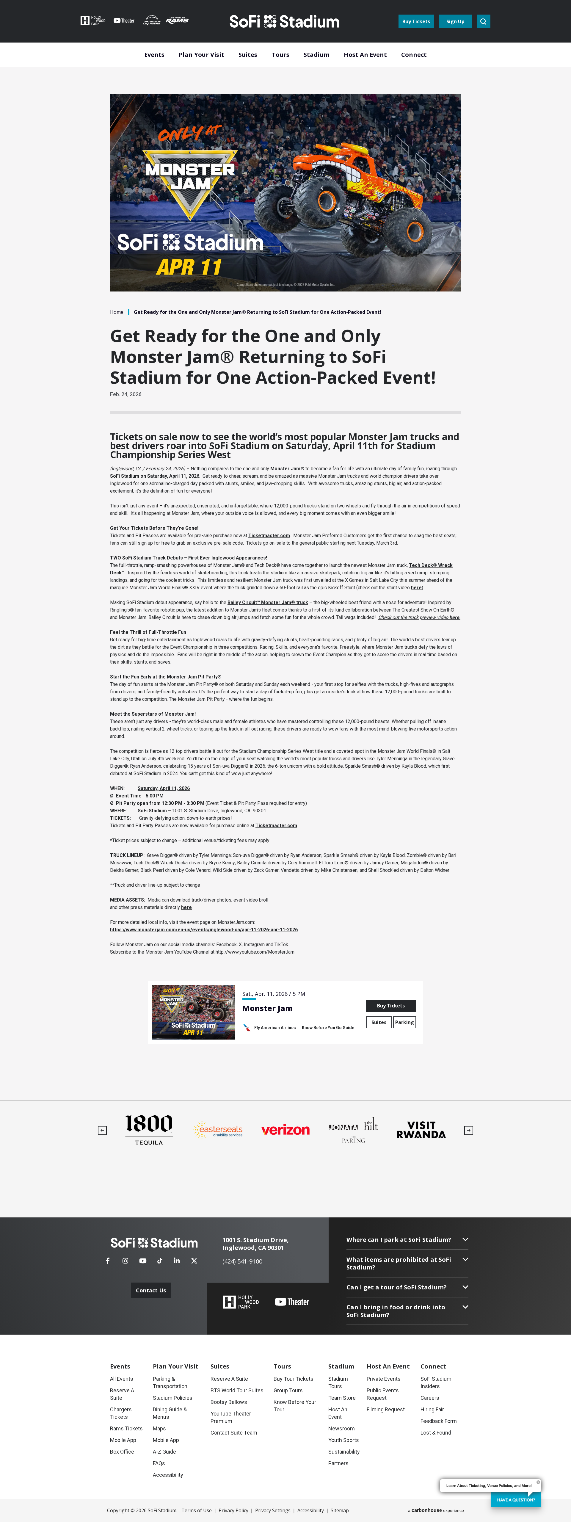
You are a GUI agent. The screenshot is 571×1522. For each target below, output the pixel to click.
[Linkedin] (177, 1263)
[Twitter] (194, 1263)
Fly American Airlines (275, 1027)
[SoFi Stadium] (285, 21)
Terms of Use (196, 1510)
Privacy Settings (273, 1510)
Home (116, 312)
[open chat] (516, 1499)
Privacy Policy (233, 1510)
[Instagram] (125, 1263)
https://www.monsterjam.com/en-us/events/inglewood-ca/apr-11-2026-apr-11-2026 (204, 929)
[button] (102, 1130)
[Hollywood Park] (240, 1302)
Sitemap (340, 1510)
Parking (404, 1022)
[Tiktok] (159, 1258)
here (416, 587)
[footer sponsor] (149, 1130)
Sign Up (455, 21)
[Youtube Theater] (292, 1302)
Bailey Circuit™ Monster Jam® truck (268, 602)
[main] (285, 550)
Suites (378, 1022)
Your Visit (175, 1366)
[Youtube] (143, 1263)
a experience (436, 1510)
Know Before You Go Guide (328, 1027)
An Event (388, 1366)
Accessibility (310, 1510)
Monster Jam (267, 1008)
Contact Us (151, 1290)
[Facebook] (108, 1263)
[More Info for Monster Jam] (193, 1012)
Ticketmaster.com (269, 535)
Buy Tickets (416, 21)
